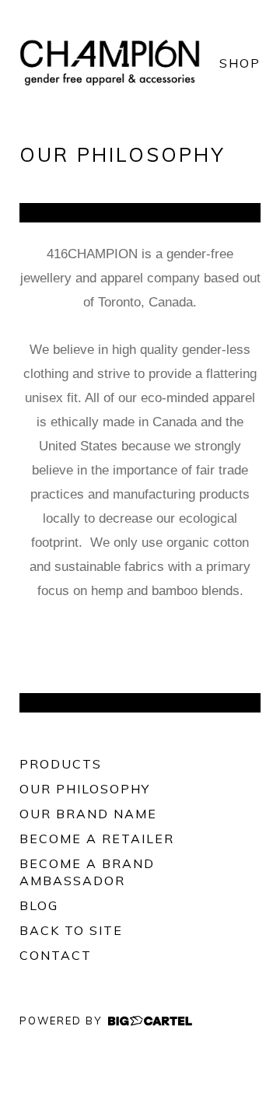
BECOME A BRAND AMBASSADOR (87, 872)
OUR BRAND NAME (88, 813)
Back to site (71, 930)
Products (60, 764)
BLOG (38, 905)
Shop (240, 63)
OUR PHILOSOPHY (84, 789)
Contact (55, 955)
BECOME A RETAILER (96, 838)
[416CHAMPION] (109, 62)
